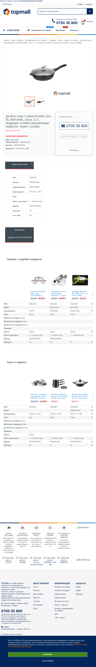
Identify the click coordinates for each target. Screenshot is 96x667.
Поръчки (36, 598)
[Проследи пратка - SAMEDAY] (64, 562)
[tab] (19, 165)
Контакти (36, 590)
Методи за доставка (62, 587)
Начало (6, 40)
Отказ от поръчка (61, 605)
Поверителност (60, 594)
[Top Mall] (16, 11)
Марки (78, 590)
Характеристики (19, 164)
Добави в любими (69, 136)
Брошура (79, 594)
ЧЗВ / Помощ (60, 618)
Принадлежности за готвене (35, 40)
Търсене (36, 601)
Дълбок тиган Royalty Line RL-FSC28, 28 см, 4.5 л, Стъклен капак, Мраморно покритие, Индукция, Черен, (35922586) (80, 396)
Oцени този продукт (13, 130)
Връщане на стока (61, 601)
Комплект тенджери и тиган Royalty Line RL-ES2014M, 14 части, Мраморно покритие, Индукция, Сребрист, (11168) (38, 396)
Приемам (47, 654)
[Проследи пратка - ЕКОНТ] (9, 562)
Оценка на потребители (19, 237)
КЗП (56, 614)
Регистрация (38, 605)
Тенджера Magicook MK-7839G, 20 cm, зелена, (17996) (80, 293)
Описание (19, 230)
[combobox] (65, 11)
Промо (78, 587)
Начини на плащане (62, 590)
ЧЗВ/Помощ (7, 4)
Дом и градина (17, 40)
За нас (35, 587)
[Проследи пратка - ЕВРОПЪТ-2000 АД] (50, 564)
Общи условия (60, 598)
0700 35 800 (67, 23)
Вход (35, 608)
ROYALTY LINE (22, 148)
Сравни (83, 136)
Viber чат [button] (27, 629)
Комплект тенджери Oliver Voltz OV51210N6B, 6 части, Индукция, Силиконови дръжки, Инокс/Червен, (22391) (38, 293)
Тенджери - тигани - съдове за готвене (63, 40)
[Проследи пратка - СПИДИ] (22, 562)
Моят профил (38, 594)
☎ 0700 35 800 (74, 126)
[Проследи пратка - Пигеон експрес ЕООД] (36, 564)
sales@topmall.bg (7, 629)
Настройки (47, 661)
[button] (40, 101)
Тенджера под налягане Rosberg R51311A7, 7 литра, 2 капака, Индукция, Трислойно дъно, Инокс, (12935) (59, 293)
